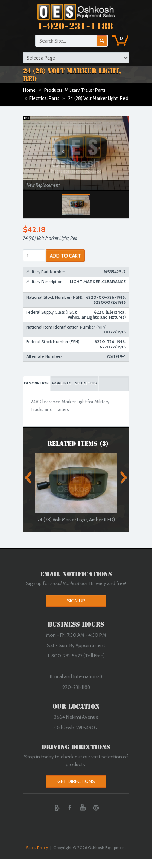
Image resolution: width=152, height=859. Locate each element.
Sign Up (76, 600)
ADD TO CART (65, 255)
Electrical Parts (44, 98)
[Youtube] (83, 808)
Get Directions (76, 781)
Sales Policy (37, 847)
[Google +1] (57, 808)
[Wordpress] (96, 808)
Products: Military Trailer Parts (75, 90)
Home (29, 90)
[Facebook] (70, 808)
